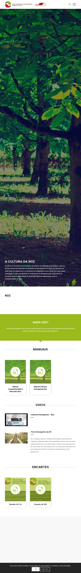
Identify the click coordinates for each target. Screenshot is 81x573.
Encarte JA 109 (40, 504)
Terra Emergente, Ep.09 (41, 432)
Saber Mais (45, 569)
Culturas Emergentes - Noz (42, 415)
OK (36, 569)
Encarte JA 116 (15, 504)
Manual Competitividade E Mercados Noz (15, 389)
